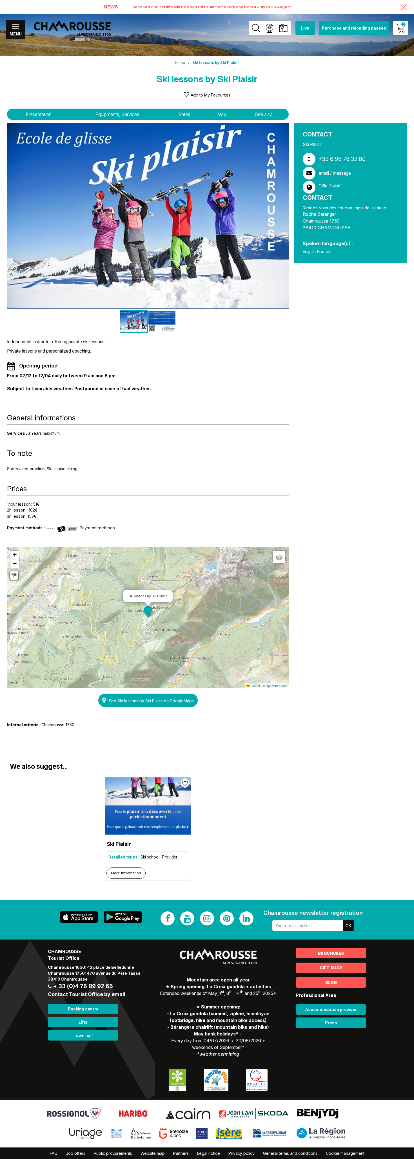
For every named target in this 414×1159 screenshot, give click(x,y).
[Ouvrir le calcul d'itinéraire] (14, 575)
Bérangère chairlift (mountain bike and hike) (219, 1027)
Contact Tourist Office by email (86, 994)
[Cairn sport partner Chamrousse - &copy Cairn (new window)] (188, 1113)
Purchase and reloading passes (354, 28)
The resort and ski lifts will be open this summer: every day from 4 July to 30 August (210, 7)
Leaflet (255, 685)
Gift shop (331, 967)
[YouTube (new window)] (187, 918)
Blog (331, 982)
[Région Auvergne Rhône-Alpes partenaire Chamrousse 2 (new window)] (321, 1133)
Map (221, 114)
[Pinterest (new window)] (227, 918)
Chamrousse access (283, 28)
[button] (148, 612)
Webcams (269, 28)
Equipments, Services (117, 114)
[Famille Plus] (216, 1079)
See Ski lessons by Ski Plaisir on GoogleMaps (151, 700)
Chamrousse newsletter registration (313, 912)
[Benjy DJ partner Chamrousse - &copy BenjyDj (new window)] (318, 1113)
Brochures (331, 953)
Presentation (39, 114)
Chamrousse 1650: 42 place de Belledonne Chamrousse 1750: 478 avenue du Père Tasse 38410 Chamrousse (94, 973)
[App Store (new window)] (79, 917)
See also (264, 114)
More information (126, 873)
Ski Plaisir (119, 844)
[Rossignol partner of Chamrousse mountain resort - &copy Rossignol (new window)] (74, 1113)
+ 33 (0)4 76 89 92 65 (83, 986)
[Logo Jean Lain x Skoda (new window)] (253, 1113)
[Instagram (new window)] (207, 918)
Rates (184, 114)
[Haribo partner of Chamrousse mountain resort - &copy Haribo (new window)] (133, 1113)
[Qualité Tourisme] (257, 1079)
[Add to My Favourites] (185, 783)
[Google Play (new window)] (123, 917)
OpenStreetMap (276, 685)
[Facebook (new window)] (168, 918)
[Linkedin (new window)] (246, 918)
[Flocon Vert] (177, 1079)
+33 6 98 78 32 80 (342, 159)
